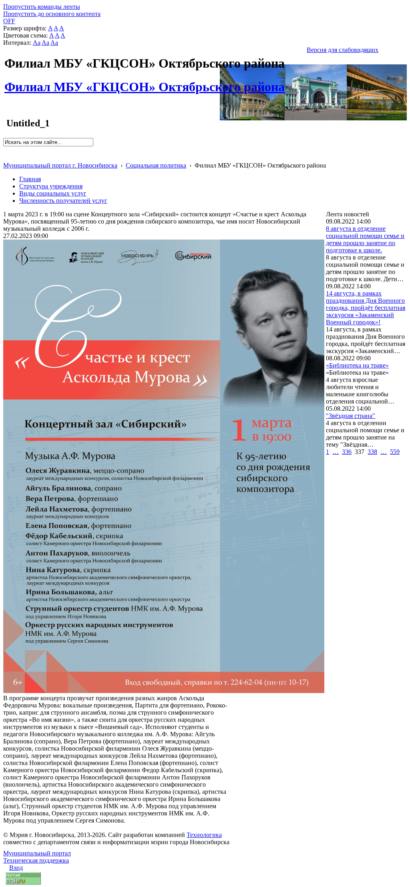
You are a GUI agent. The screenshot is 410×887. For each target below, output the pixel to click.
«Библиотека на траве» (357, 365)
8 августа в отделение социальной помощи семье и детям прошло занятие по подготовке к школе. (365, 239)
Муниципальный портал (37, 853)
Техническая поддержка (36, 860)
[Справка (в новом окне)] (6, 157)
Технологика (204, 834)
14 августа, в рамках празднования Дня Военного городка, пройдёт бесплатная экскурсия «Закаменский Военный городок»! (365, 308)
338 (372, 451)
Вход (16, 867)
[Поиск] (5, 149)
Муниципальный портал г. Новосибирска (60, 165)
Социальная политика (156, 165)
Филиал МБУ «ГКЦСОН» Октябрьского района (144, 82)
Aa (36, 42)
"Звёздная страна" (350, 415)
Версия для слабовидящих (342, 49)
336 (347, 451)
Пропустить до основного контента (51, 13)
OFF (9, 21)
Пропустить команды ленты (41, 6)
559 (395, 451)
